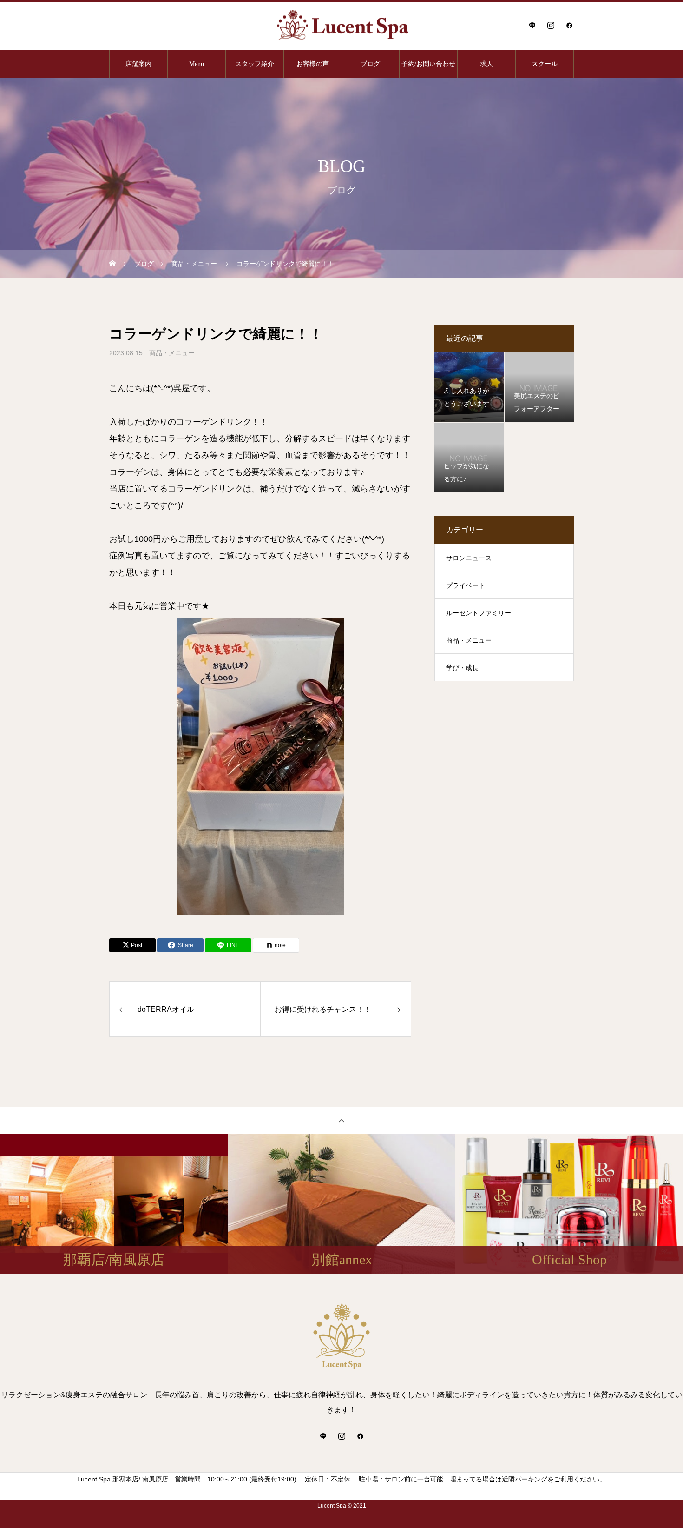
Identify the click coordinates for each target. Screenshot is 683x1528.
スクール (545, 63)
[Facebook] (569, 25)
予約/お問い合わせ (428, 63)
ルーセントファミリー (478, 613)
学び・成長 (462, 667)
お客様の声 (312, 63)
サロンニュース (469, 558)
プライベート (465, 585)
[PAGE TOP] (341, 1120)
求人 (486, 63)
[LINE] (532, 25)
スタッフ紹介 (254, 63)
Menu (196, 63)
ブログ (370, 63)
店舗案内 (138, 63)
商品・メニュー (172, 353)
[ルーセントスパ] (341, 25)
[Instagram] (550, 25)
